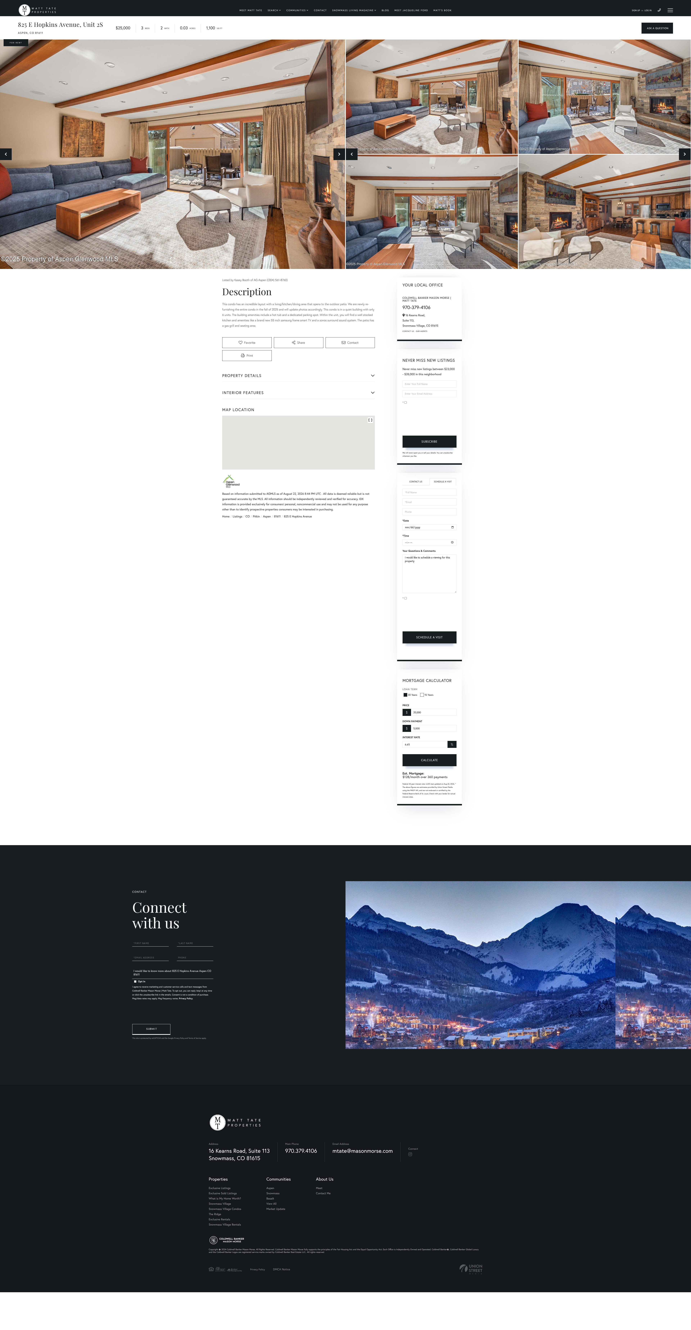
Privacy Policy (426, 427)
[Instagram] (410, 1154)
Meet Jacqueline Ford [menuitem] (411, 10)
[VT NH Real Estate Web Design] (471, 1269)
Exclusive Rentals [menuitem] (219, 1219)
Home (225, 516)
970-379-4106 (416, 307)
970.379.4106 (301, 1150)
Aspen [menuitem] (270, 1188)
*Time (406, 535)
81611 (277, 516)
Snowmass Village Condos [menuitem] (225, 1209)
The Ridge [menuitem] (215, 1214)
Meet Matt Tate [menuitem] (251, 10)
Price (406, 705)
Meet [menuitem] (319, 1188)
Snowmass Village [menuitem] (220, 1204)
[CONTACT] (657, 28)
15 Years (428, 694)
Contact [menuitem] (320, 10)
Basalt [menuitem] (270, 1198)
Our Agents (421, 331)
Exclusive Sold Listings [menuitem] (223, 1193)
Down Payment (412, 721)
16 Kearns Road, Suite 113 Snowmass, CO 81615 (239, 1154)
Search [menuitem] (273, 10)
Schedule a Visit (443, 481)
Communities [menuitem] (296, 10)
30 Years (412, 694)
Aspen (267, 516)
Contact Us (408, 331)
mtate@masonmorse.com (363, 1150)
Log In (648, 10)
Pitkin (256, 516)
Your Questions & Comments (419, 550)
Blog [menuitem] (385, 10)
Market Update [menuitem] (276, 1209)
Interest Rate (411, 737)
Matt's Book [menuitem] (442, 10)
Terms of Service (412, 653)
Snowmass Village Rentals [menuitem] (225, 1224)
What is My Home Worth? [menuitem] (225, 1198)
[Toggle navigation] (670, 10)
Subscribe (429, 441)
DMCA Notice (281, 1269)
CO (248, 516)
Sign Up (636, 10)
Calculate (429, 760)
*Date (406, 520)
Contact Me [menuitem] (323, 1193)
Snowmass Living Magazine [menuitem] (353, 10)
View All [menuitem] (272, 1204)
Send (151, 1029)
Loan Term (410, 689)
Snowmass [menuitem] (273, 1193)
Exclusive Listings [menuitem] (220, 1188)
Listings (237, 516)
